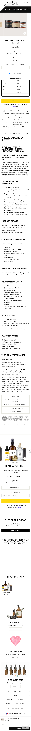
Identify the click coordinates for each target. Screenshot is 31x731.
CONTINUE (8, 371)
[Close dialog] (29, 358)
